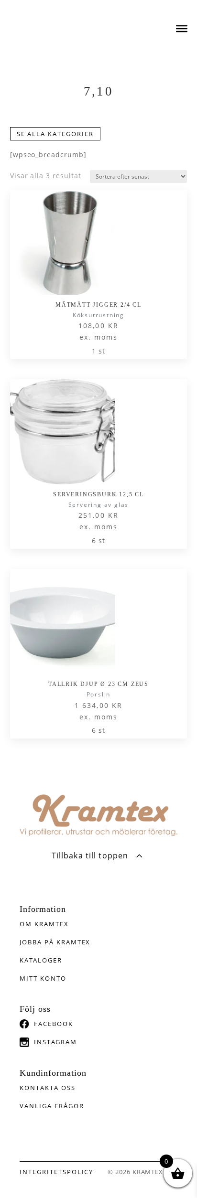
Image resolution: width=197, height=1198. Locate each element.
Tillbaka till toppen (90, 855)
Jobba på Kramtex (55, 942)
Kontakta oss (47, 1087)
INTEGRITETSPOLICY (56, 1171)
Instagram (55, 1042)
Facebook (53, 1023)
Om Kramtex (44, 924)
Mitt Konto (43, 978)
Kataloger (41, 960)
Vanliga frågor (52, 1106)
